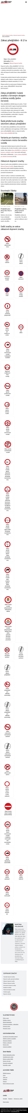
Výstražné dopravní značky (9, 976)
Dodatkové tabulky (7, 987)
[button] (26, 2)
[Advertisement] (14, 19)
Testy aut (5, 1077)
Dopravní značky (9, 35)
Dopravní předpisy (7, 1040)
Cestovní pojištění (7, 1046)
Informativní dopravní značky (9, 985)
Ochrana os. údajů (18, 1098)
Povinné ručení (6, 1026)
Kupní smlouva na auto (8, 1083)
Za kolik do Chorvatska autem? (10, 1036)
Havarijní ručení (6, 1028)
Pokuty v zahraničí (7, 1042)
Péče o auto (6, 1018)
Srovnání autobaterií (8, 1063)
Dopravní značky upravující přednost (11, 979)
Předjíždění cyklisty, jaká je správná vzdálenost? (20, 210)
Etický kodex (6, 1102)
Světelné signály (6, 991)
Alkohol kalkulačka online (9, 1055)
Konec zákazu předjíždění (7, 133)
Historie (5, 1081)
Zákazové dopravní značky (18, 35)
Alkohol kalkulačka (7, 1022)
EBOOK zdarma (7, 1073)
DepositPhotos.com (15, 1111)
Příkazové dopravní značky (9, 983)
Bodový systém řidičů (8, 1059)
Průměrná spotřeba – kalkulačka (10, 1024)
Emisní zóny (6, 1044)
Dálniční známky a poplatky (9, 1038)
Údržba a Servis (7, 1020)
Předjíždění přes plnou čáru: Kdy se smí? (6, 210)
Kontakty (5, 1098)
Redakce (10, 1098)
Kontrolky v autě (7, 1065)
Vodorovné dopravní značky (9, 989)
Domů (3, 35)
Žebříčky (5, 1079)
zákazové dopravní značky (7, 166)
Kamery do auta (7, 1061)
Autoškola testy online (8, 1057)
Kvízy (4, 1075)
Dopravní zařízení (7, 994)
